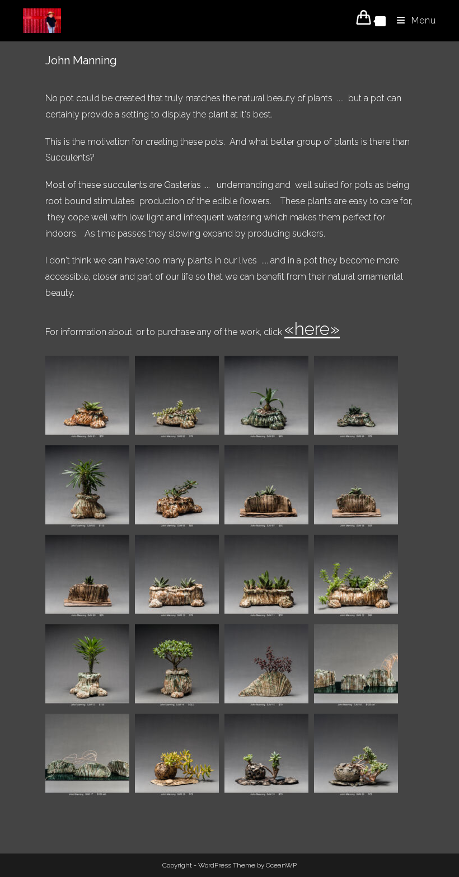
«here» (312, 328)
